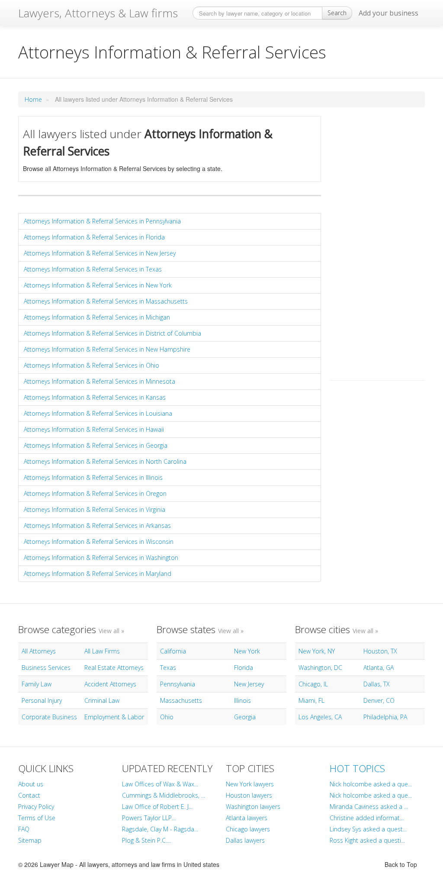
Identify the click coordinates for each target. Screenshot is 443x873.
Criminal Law (101, 700)
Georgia (245, 717)
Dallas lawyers (245, 840)
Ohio (166, 717)
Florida (243, 667)
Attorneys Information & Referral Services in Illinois (93, 477)
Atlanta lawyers (246, 818)
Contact (29, 795)
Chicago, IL (313, 684)
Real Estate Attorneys (114, 667)
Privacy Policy (36, 806)
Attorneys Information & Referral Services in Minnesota (99, 381)
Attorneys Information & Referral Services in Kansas (95, 397)
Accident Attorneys (110, 684)
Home (33, 99)
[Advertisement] (377, 246)
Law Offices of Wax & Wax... (160, 784)
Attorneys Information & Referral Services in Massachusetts (106, 301)
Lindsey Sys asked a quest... (368, 829)
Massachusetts (181, 700)
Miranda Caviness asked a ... (369, 806)
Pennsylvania (177, 684)
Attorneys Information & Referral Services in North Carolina (105, 461)
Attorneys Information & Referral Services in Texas (93, 269)
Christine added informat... (367, 818)
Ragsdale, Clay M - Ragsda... (160, 829)
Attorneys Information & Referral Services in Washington (101, 557)
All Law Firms (102, 651)
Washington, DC (320, 667)
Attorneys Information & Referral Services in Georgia (95, 445)
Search (337, 13)
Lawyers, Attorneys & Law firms (98, 13)
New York (247, 651)
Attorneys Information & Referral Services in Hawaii (94, 429)
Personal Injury (42, 700)
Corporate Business (49, 717)
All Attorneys (39, 651)
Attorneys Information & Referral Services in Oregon (95, 493)
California (173, 651)
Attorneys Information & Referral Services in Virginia (94, 509)
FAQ (23, 829)
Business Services (46, 667)
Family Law (36, 684)
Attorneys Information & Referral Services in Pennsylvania (102, 221)
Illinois (242, 700)
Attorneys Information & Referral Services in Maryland (97, 573)
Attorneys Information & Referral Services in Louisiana (98, 413)
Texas (168, 667)
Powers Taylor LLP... (149, 818)
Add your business (388, 13)
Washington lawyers (253, 806)
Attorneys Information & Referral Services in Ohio (91, 365)
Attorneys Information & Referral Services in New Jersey (100, 253)
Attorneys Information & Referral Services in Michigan (97, 317)
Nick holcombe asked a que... (371, 784)
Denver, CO (379, 700)
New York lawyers (250, 784)
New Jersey (249, 684)
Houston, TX (380, 651)
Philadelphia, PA (385, 717)
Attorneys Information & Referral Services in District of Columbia (112, 333)
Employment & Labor (114, 717)
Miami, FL (311, 700)
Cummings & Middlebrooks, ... (163, 795)
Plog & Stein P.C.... (146, 840)
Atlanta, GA (378, 667)
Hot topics (357, 768)
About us (30, 784)
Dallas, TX (376, 684)
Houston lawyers (249, 795)
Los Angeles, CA (320, 717)
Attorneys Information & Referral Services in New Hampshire (107, 349)
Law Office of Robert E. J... (157, 806)
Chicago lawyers (248, 829)
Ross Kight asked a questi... (367, 840)
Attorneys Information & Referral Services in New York (98, 285)
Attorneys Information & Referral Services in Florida (94, 237)
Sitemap (30, 840)
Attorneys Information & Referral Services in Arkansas (97, 525)
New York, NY (317, 651)
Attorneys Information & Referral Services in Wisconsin (98, 541)
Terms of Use (36, 818)
